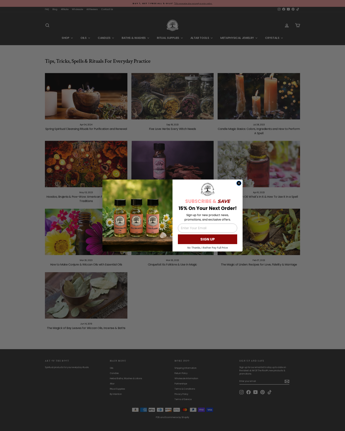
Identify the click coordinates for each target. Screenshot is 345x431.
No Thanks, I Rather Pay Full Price (207, 247)
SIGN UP (207, 239)
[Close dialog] (239, 183)
